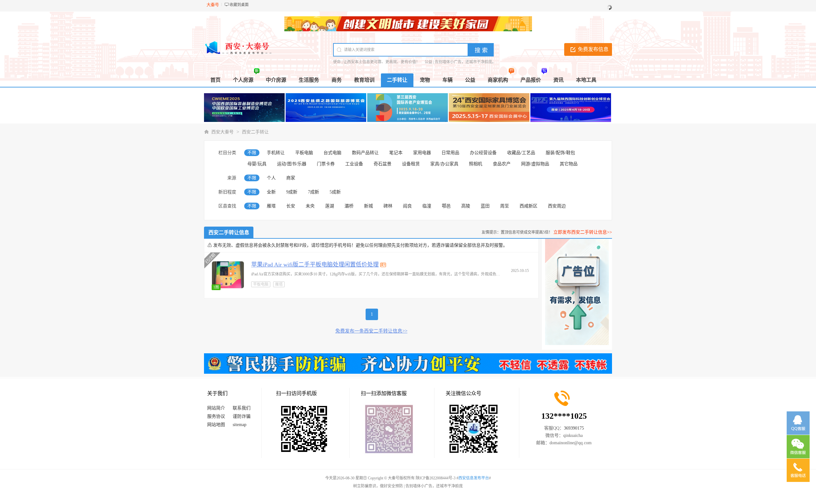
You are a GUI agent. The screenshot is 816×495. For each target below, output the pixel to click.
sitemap (239, 424)
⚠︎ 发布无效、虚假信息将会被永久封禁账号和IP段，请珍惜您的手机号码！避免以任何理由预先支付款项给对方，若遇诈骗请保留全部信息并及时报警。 (357, 245)
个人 (271, 178)
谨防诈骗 (242, 416)
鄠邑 (446, 206)
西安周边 (557, 206)
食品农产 (502, 163)
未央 (310, 206)
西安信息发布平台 (473, 478)
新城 (368, 206)
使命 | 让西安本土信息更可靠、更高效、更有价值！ (376, 62)
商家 (290, 178)
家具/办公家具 (444, 163)
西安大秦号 (222, 132)
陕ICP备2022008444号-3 (435, 478)
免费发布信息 (593, 49)
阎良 (407, 206)
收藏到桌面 (239, 5)
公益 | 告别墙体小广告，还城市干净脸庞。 (460, 62)
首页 (215, 80)
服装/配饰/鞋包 (560, 152)
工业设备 (354, 163)
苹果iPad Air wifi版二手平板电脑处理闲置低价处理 (315, 264)
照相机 (475, 163)
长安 (290, 206)
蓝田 (485, 206)
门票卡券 (326, 163)
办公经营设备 (483, 152)
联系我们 (242, 408)
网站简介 (216, 408)
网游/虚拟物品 (535, 163)
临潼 (426, 206)
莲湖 (329, 206)
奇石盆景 (382, 163)
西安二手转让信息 (228, 232)
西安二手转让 (255, 132)
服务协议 (216, 416)
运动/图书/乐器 (291, 163)
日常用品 (450, 152)
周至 (504, 206)
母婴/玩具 (256, 163)
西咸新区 (528, 206)
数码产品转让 (365, 152)
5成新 (335, 192)
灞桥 (349, 206)
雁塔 (271, 206)
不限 (251, 152)
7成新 (313, 192)
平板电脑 (304, 152)
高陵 (465, 206)
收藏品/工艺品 (521, 152)
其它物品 (569, 163)
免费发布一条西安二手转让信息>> (371, 331)
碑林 (387, 206)
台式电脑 (332, 152)
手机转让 (276, 152)
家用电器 (422, 152)
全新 (271, 192)
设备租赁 (411, 163)
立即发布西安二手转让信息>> (582, 232)
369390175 (574, 428)
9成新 (291, 192)
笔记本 (396, 152)
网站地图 (216, 424)
